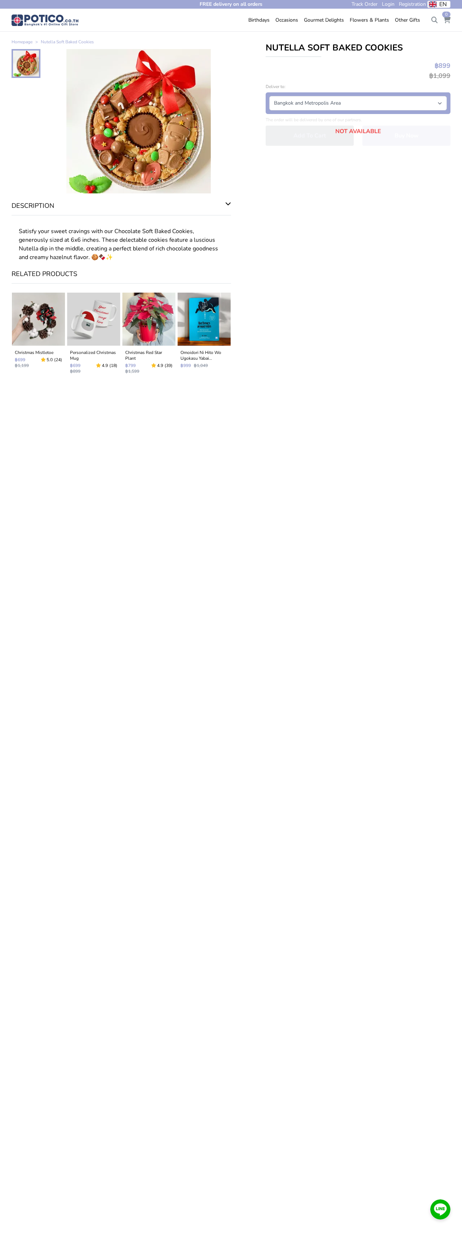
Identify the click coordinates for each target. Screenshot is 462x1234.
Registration (412, 4)
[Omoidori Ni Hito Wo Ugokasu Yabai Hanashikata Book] (204, 335)
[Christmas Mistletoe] (38, 335)
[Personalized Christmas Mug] (93, 335)
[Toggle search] (434, 20)
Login (388, 4)
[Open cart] (446, 20)
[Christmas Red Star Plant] (148, 335)
